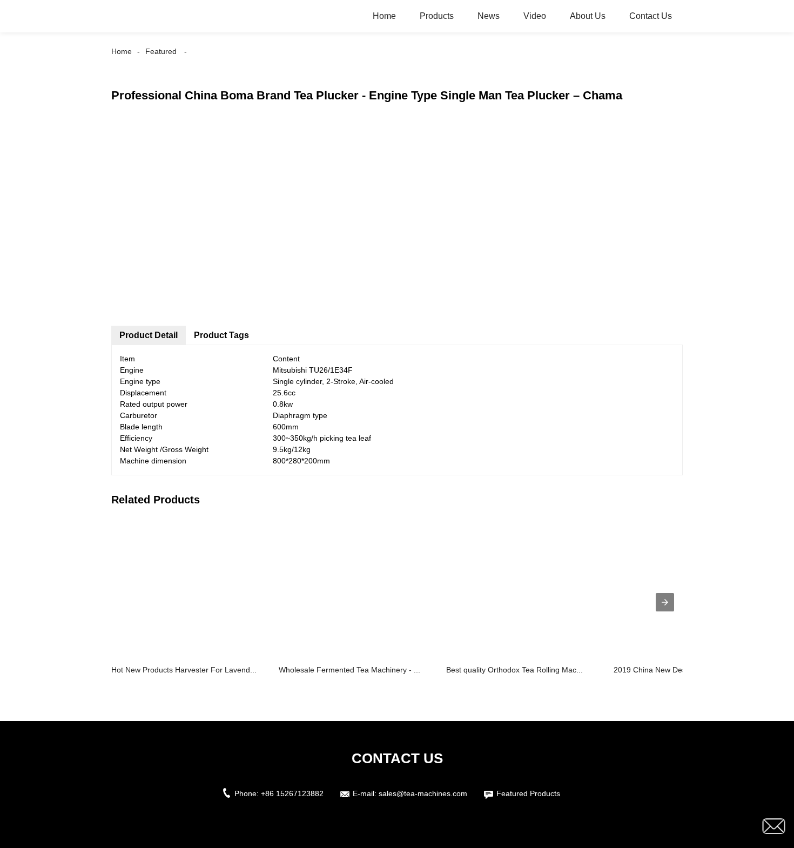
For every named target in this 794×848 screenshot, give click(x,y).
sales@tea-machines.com (423, 793)
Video (534, 16)
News (488, 16)
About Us (587, 16)
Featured (161, 51)
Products (437, 16)
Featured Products (528, 793)
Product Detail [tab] (148, 335)
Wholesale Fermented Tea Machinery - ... (349, 669)
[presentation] (665, 602)
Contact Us (650, 16)
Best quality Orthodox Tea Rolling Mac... (514, 669)
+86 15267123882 (292, 793)
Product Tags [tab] (221, 335)
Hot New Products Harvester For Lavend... (184, 669)
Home (384, 16)
